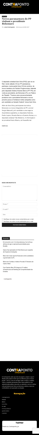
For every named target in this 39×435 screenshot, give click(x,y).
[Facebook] (10, 31)
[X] (14, 31)
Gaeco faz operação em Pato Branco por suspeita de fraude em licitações (18, 251)
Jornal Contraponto (9, 27)
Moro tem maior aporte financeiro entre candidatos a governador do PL (18, 257)
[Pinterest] (18, 31)
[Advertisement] (19, 55)
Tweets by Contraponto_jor (10, 426)
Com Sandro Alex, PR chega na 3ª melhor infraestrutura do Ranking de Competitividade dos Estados (18, 269)
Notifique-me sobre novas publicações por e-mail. (18, 221)
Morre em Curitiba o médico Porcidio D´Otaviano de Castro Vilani (18, 262)
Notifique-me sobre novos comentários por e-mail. (19, 219)
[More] (27, 31)
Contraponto (8, 279)
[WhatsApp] (23, 31)
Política (4, 16)
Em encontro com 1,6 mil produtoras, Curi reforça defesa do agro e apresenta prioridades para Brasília (17, 244)
